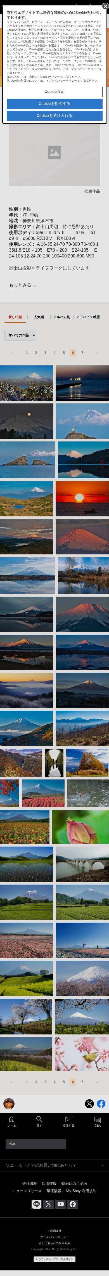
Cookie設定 (54, 91)
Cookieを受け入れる (54, 115)
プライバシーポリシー (63, 80)
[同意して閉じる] (105, 6)
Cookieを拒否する (54, 103)
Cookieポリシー (50, 76)
